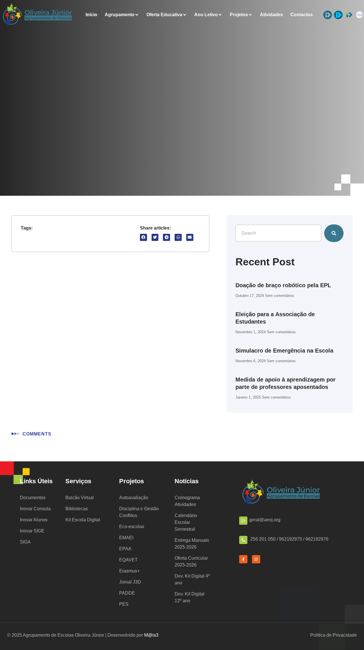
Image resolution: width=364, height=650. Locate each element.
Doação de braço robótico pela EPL (283, 285)
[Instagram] (256, 559)
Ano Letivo (206, 15)
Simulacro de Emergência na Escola (284, 350)
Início (91, 15)
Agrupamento (120, 15)
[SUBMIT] (334, 233)
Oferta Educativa (164, 15)
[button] (143, 237)
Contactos (301, 15)
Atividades (271, 15)
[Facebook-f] (243, 559)
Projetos (239, 15)
